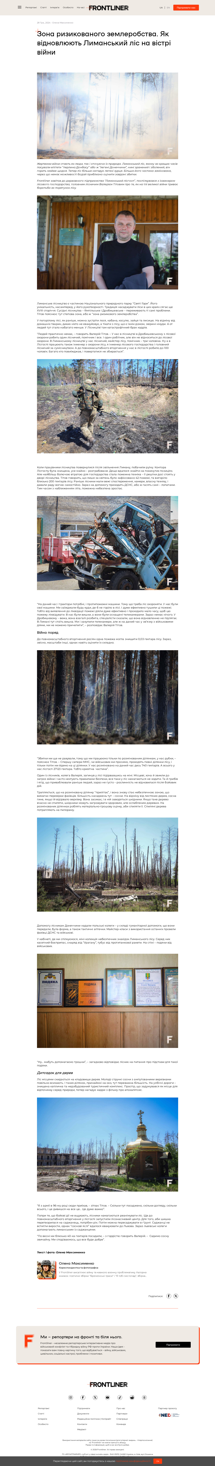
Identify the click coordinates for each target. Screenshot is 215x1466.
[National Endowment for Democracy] (169, 1415)
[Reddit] (132, 1397)
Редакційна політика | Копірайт (94, 1419)
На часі (81, 7)
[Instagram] (70, 1397)
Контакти (82, 1424)
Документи (83, 1413)
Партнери (121, 1413)
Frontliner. (101, 1449)
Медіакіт (81, 1429)
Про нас (120, 1408)
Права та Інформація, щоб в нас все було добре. (107, 1445)
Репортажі (31, 7)
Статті (43, 7)
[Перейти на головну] (107, 8)
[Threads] (144, 1397)
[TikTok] (119, 1397)
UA (161, 7)
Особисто (68, 7)
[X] (95, 1397)
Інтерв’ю (54, 7)
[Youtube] (107, 1397)
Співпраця (122, 1419)
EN (168, 7)
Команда (121, 1424)
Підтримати (83, 1408)
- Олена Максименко (62, 22)
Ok (157, 1461)
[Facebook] (168, 1296)
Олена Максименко (76, 1263)
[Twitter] (175, 1296)
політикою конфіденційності (133, 1461)
